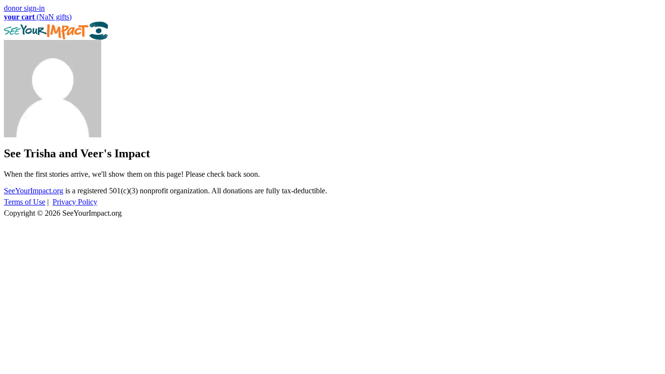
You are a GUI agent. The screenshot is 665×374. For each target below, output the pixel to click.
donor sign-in (24, 8)
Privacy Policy (75, 202)
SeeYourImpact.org (33, 191)
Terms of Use (24, 202)
